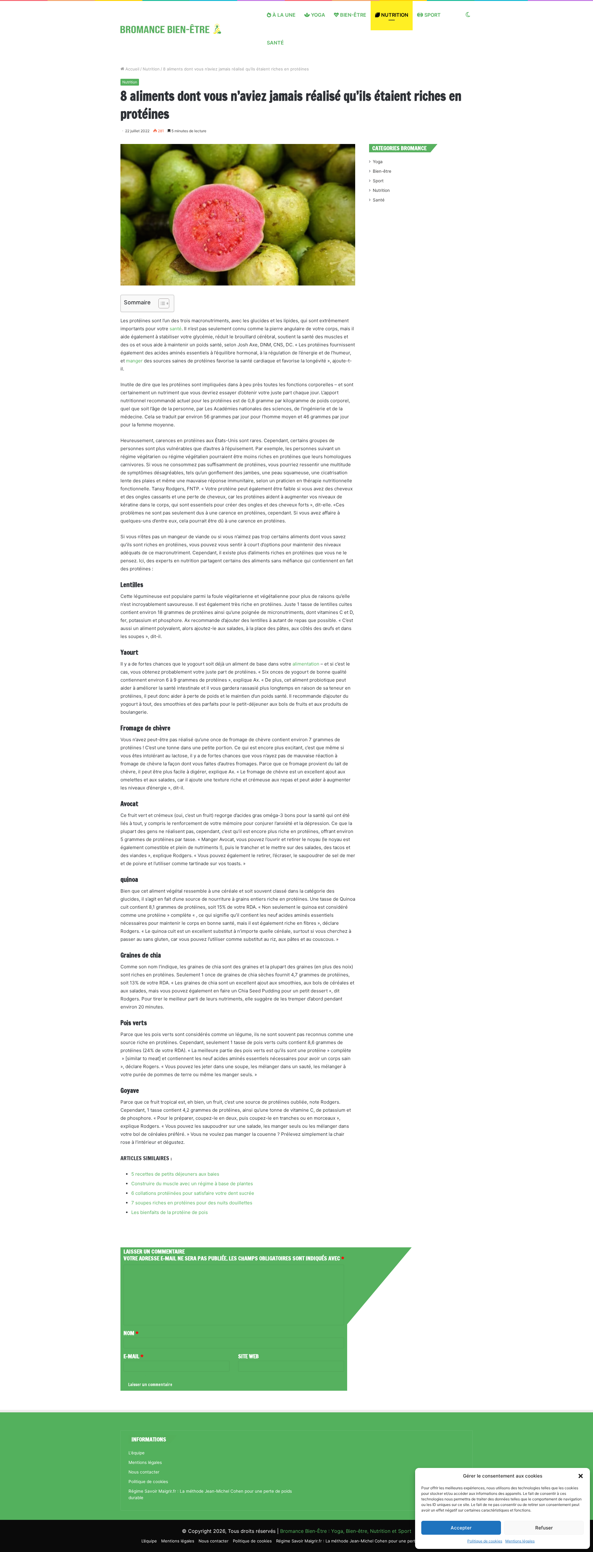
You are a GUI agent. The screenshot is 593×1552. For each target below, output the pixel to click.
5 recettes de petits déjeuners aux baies (175, 1174)
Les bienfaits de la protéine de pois (169, 1212)
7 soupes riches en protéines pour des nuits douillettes (191, 1203)
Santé (275, 43)
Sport (432, 15)
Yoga (317, 15)
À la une (283, 15)
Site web (248, 1356)
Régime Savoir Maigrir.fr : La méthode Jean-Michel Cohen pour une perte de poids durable (364, 1540)
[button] (581, 1476)
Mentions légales (520, 1541)
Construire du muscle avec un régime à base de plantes (192, 1183)
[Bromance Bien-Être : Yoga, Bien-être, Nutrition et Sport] (175, 28)
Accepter (461, 1528)
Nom (131, 1333)
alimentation (305, 664)
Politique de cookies (484, 1541)
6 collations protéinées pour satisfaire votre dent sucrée (192, 1193)
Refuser (544, 1528)
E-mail (133, 1356)
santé (176, 329)
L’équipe (136, 1452)
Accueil (131, 68)
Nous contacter (143, 1472)
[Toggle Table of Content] (161, 303)
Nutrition (394, 15)
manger (134, 361)
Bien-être (352, 15)
